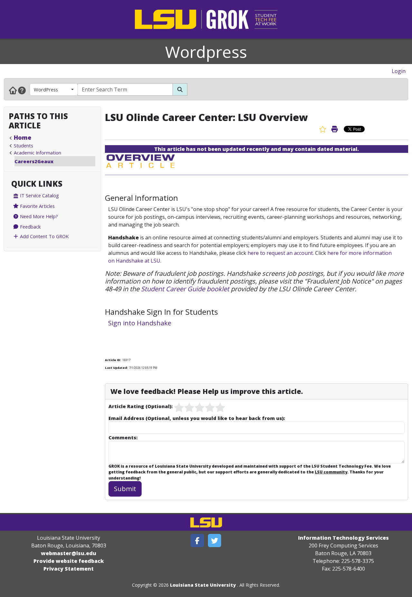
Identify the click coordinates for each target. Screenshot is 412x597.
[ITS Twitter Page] (214, 540)
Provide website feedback (68, 560)
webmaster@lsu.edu (68, 553)
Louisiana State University (203, 585)
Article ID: (113, 360)
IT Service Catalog (39, 195)
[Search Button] (180, 89)
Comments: (122, 437)
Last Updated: (116, 368)
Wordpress (206, 52)
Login (399, 71)
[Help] (22, 90)
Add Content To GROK (44, 236)
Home (22, 137)
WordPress (46, 89)
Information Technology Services (343, 537)
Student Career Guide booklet (185, 289)
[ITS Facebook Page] (197, 540)
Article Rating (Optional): (140, 406)
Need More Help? (38, 216)
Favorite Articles (37, 206)
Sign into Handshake (139, 323)
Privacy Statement (68, 568)
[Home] (13, 90)
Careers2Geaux (33, 161)
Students (23, 145)
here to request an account (280, 253)
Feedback (30, 226)
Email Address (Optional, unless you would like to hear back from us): (196, 418)
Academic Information (37, 152)
